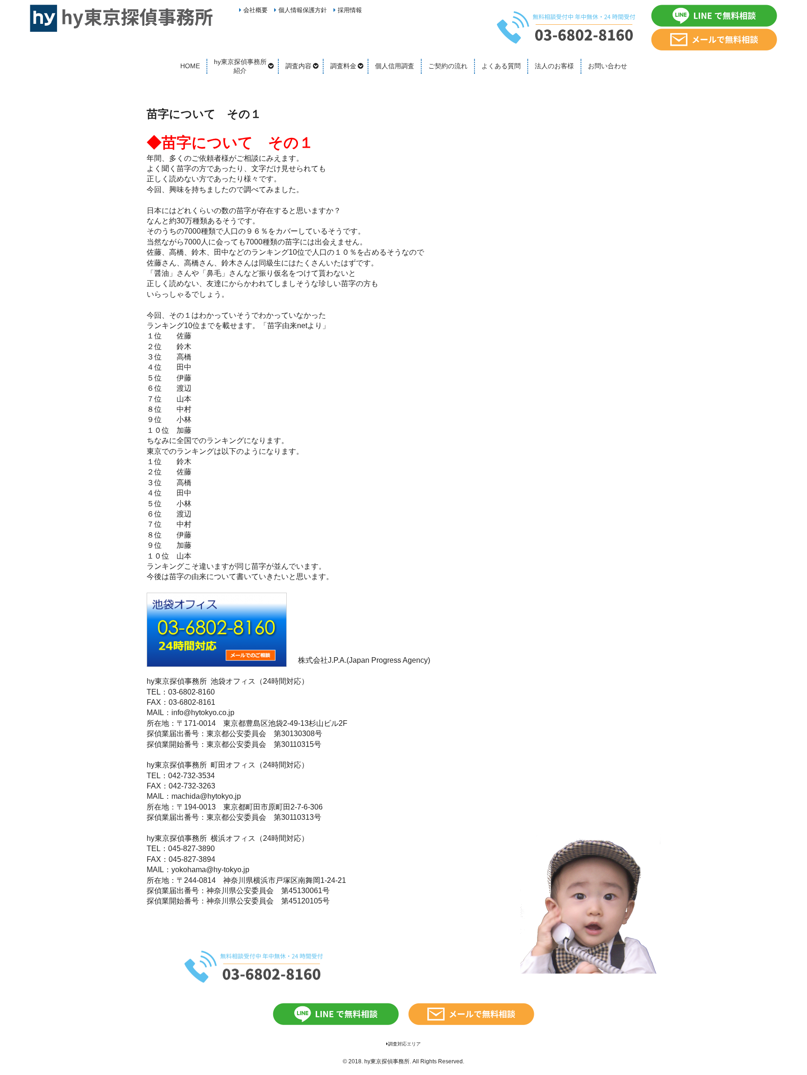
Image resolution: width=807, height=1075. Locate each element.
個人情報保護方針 (301, 10)
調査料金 (343, 66)
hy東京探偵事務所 (387, 1061)
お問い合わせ (607, 66)
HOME (190, 66)
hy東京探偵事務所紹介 (240, 66)
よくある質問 (501, 66)
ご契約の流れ (447, 66)
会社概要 (254, 10)
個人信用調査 (394, 66)
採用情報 (349, 10)
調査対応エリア (404, 1043)
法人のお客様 (554, 66)
